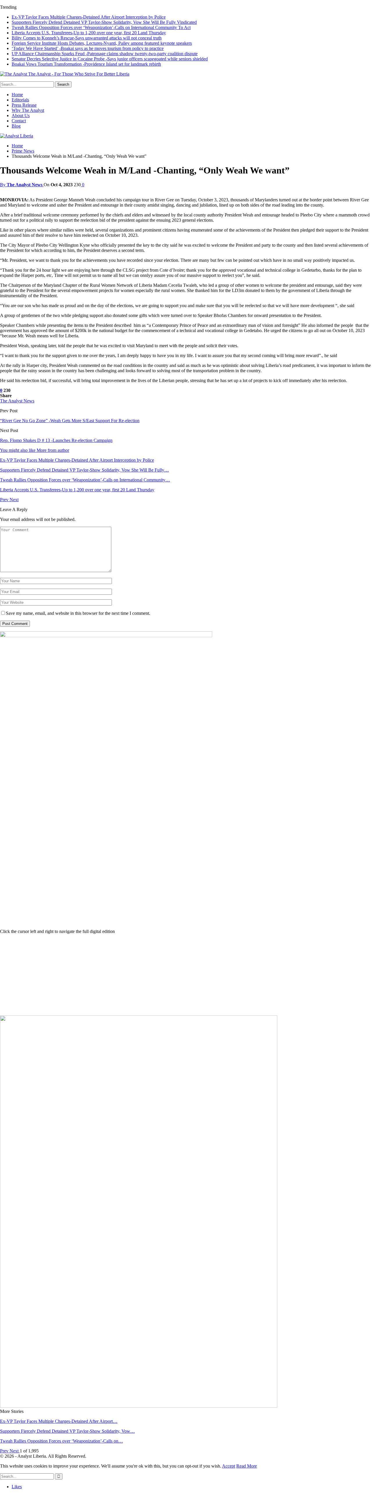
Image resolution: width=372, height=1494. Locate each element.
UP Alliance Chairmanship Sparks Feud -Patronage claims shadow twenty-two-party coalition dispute (105, 53)
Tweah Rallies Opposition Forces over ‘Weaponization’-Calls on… (61, 1441)
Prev (5, 499)
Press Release (24, 105)
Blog (16, 125)
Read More (246, 1465)
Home (17, 94)
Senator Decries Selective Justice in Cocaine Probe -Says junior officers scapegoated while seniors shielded (110, 58)
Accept (228, 1465)
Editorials (20, 99)
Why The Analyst (28, 110)
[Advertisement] (186, 974)
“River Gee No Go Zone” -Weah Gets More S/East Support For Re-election (70, 420)
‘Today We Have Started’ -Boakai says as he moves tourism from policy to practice (88, 48)
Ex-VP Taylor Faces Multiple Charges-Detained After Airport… (58, 1421)
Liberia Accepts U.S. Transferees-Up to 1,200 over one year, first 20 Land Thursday (89, 32)
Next (14, 499)
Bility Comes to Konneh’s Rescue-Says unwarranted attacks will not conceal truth (87, 37)
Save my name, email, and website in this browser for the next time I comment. (78, 613)
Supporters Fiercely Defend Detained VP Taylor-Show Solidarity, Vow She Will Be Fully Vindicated (104, 22)
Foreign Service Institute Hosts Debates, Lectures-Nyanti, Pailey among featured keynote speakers (102, 43)
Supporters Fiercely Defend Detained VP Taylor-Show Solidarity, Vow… (67, 1431)
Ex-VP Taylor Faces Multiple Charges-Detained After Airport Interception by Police (89, 17)
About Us (21, 115)
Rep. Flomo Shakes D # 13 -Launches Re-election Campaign (56, 440)
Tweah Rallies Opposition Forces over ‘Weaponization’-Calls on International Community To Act (101, 27)
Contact (19, 120)
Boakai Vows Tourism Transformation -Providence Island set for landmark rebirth (86, 64)
